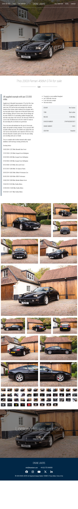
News (66, 4)
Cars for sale (6, 4)
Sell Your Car (59, 4)
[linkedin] (51, 471)
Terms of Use (60, 476)
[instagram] (33, 471)
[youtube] (39, 471)
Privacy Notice (52, 476)
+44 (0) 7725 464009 (46, 467)
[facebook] (26, 471)
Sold (14, 4)
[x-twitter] (45, 471)
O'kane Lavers (39, 3)
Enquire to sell (39, 439)
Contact (73, 4)
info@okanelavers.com (32, 467)
